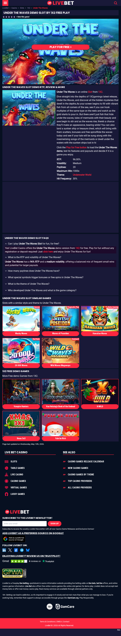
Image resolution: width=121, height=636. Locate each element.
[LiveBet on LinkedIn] (4, 550)
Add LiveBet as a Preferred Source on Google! (33, 533)
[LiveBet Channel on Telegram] (22, 550)
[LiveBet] (60, 3)
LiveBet (5, 8)
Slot (90, 91)
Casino (14, 8)
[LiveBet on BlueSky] (28, 550)
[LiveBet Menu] (5, 3)
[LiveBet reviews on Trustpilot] (30, 561)
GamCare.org (73, 598)
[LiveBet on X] (10, 550)
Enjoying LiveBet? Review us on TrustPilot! (31, 556)
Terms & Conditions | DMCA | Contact (60, 622)
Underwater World (82, 174)
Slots (22, 8)
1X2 (28, 8)
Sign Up (54, 523)
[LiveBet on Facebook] (16, 550)
